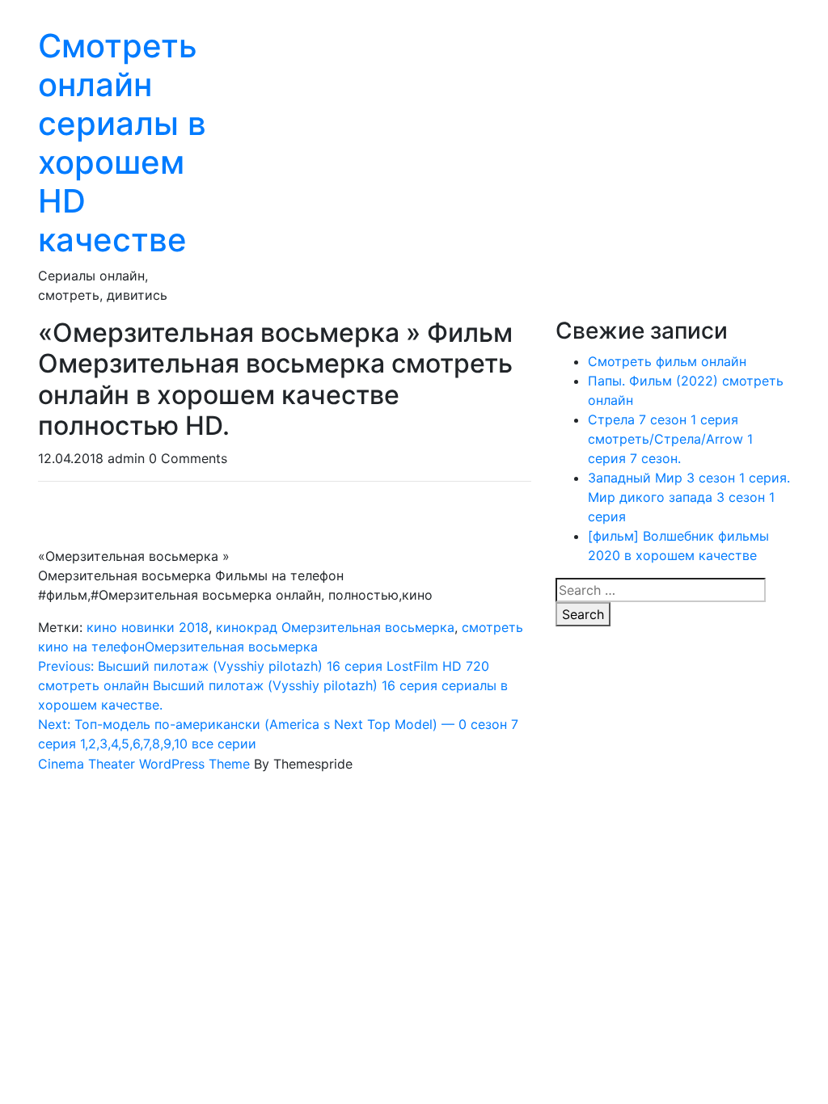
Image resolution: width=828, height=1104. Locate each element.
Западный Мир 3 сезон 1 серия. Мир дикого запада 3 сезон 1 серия (689, 497)
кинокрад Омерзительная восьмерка (335, 627)
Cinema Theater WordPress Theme (144, 764)
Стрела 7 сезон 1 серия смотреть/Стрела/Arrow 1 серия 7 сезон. (670, 438)
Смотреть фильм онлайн (667, 361)
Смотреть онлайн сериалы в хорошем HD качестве (122, 142)
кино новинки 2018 (148, 627)
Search (583, 614)
